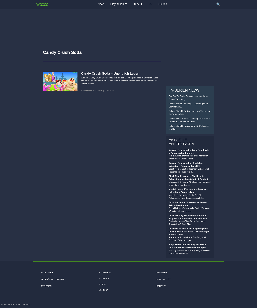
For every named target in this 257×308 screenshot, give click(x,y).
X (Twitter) (105, 273)
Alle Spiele (47, 273)
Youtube (103, 290)
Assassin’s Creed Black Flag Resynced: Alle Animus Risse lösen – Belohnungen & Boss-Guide (189, 231)
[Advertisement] (128, 27)
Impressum (162, 273)
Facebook (104, 278)
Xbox (136, 4)
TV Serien (46, 286)
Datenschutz (163, 279)
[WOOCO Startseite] (42, 4)
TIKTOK (102, 284)
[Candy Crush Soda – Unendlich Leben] (60, 81)
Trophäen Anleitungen (53, 279)
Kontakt (161, 286)
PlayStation (117, 4)
